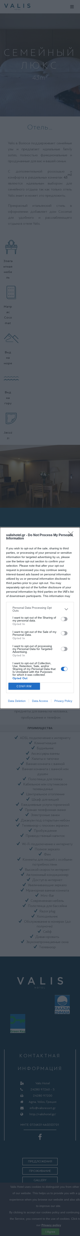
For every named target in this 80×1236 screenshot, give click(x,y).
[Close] (72, 535)
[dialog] (40, 618)
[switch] (64, 619)
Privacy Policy (63, 701)
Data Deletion (17, 701)
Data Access (40, 701)
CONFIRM (24, 686)
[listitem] (40, 609)
